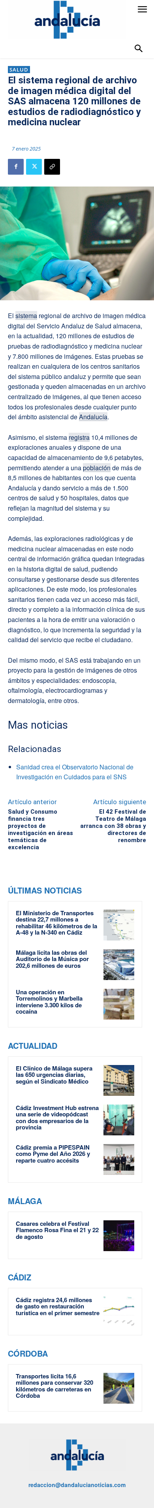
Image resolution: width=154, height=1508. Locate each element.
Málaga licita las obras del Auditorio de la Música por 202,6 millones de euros (52, 959)
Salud (18, 69)
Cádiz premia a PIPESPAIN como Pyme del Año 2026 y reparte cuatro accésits (53, 1154)
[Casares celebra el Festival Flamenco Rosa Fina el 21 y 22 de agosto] (118, 1235)
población (97, 467)
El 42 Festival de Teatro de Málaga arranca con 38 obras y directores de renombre (113, 826)
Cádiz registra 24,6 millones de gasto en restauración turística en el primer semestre (58, 1306)
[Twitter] (34, 167)
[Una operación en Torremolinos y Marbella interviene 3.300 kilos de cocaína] (118, 1004)
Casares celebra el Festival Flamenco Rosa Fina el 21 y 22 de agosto (57, 1230)
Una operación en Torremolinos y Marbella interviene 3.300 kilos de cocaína (49, 1002)
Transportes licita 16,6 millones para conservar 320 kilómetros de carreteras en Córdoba (54, 1386)
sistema (26, 315)
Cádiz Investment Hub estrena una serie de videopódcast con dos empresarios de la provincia (57, 1117)
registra (79, 437)
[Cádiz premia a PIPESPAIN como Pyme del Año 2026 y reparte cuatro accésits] (118, 1159)
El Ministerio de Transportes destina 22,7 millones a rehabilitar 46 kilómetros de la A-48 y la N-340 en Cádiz (56, 923)
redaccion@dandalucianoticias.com (77, 1485)
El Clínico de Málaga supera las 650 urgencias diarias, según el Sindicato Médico (54, 1075)
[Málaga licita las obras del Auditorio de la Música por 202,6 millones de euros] (118, 964)
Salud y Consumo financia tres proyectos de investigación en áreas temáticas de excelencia (40, 829)
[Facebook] (16, 167)
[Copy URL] (52, 167)
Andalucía (93, 416)
